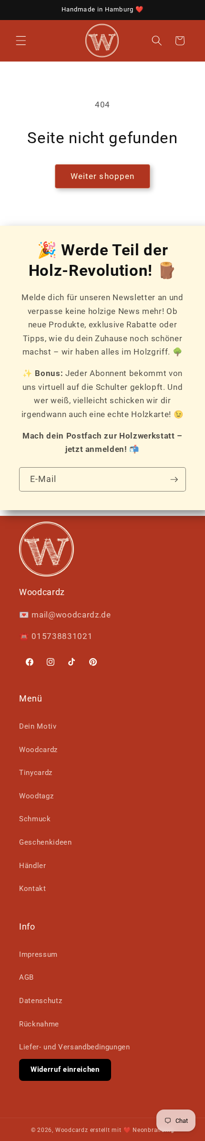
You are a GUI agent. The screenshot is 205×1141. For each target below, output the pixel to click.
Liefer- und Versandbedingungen (74, 1047)
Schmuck (35, 819)
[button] (21, 40)
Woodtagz (36, 796)
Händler (32, 865)
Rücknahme (39, 1024)
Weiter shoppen (102, 176)
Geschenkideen (45, 842)
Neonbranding (153, 1130)
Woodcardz (38, 749)
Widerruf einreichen (65, 1069)
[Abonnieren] (174, 479)
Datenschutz (40, 1000)
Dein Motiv (38, 726)
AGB (26, 977)
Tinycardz (35, 772)
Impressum (38, 954)
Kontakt (32, 888)
